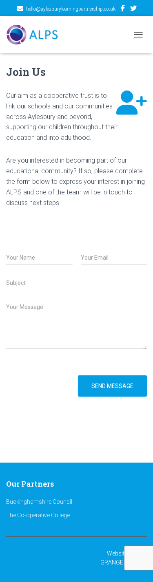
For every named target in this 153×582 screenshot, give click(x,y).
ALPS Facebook (123, 9)
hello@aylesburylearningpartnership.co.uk (70, 9)
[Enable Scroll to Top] (76, 566)
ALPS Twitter (133, 9)
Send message (112, 386)
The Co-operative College (38, 515)
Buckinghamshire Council (39, 501)
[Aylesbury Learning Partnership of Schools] (35, 34)
